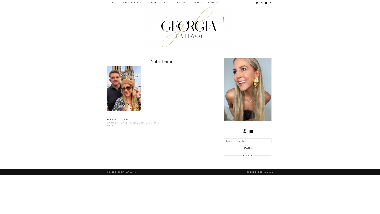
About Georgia (132, 3)
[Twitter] (257, 3)
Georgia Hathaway (125, 172)
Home (114, 3)
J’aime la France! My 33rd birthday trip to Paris (133, 122)
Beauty (167, 3)
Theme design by (260, 172)
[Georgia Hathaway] (190, 27)
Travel (198, 3)
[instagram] (244, 131)
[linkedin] (251, 131)
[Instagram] (262, 3)
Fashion (152, 3)
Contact (213, 3)
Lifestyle (182, 3)
